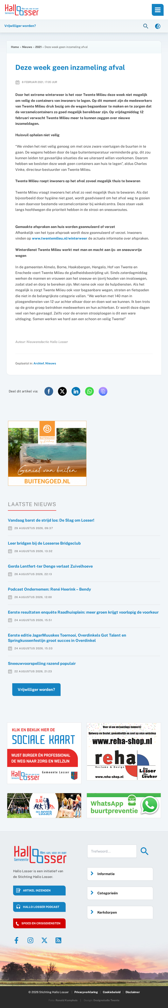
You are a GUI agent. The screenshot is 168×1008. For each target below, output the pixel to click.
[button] (146, 26)
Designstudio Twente (106, 1000)
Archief (38, 363)
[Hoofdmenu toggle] (158, 10)
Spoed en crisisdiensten (40, 923)
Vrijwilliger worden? (36, 689)
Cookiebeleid (112, 992)
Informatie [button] (106, 874)
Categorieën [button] (107, 893)
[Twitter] (44, 940)
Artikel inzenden (37, 890)
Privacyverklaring (86, 992)
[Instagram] (30, 940)
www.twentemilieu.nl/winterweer (59, 238)
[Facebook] (16, 940)
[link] (157, 26)
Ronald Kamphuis (66, 1000)
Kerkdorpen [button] (107, 912)
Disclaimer (133, 992)
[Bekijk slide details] (47, 453)
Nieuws (50, 363)
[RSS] (58, 940)
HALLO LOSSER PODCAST (41, 907)
